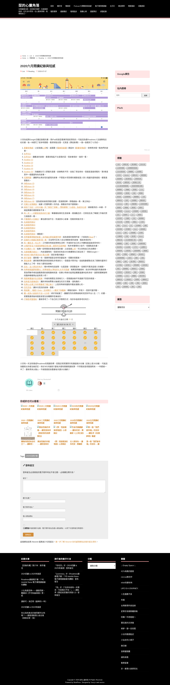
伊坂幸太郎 (138, 178)
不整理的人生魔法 (31, 219)
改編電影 (130, 171)
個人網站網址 (28, 516)
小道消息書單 (143, 204)
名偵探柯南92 (29, 222)
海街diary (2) (29, 184)
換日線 (124, 646)
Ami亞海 (128, 247)
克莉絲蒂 (119, 211)
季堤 (138, 283)
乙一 (133, 214)
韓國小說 (119, 240)
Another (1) (28, 160)
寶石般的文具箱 (127, 623)
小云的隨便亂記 (127, 634)
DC (131, 225)
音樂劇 (142, 268)
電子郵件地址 (28, 507)
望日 (133, 286)
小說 (118, 164)
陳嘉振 (145, 250)
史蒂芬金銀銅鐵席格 (129, 611)
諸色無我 (124, 657)
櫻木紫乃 (141, 254)
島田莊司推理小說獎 (137, 186)
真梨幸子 (134, 268)
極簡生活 (119, 279)
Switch (119, 232)
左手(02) (27, 157)
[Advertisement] (85, 35)
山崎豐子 (143, 247)
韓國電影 (119, 243)
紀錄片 (141, 207)
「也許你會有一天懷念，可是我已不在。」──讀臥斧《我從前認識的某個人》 (66, 590)
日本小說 (142, 164)
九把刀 (129, 258)
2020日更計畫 (32, 456)
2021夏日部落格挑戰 (122, 186)
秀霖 (118, 225)
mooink (128, 211)
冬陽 (123, 600)
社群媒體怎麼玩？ (31, 252)
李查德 (137, 279)
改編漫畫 (134, 204)
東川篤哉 (133, 261)
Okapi (91, 237)
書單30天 (135, 175)
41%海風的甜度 (127, 571)
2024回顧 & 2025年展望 (31, 574)
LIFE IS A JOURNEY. (129, 588)
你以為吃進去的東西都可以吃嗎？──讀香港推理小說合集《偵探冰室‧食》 (33, 615)
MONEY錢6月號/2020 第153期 (36, 255)
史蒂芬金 (144, 211)
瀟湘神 (119, 283)
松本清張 (119, 229)
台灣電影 (134, 200)
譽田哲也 (141, 261)
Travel (125, 225)
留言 (25, 478)
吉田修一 (125, 214)
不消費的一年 (29, 249)
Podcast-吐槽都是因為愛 (83, 6)
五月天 (112, 6)
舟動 (132, 283)
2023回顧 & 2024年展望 (31, 607)
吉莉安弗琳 (137, 250)
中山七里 (119, 222)
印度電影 (119, 276)
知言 (118, 286)
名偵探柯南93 (29, 225)
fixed (135, 229)
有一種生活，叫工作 (32, 243)
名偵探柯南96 (29, 234)
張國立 (134, 222)
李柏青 (139, 214)
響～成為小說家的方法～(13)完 (36, 293)
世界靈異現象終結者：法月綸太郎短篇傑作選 (42, 237)
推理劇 (141, 193)
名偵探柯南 (127, 196)
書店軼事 (121, 6)
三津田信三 (128, 279)
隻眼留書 (124, 663)
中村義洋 (128, 229)
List (23, 71)
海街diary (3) (29, 187)
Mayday (127, 175)
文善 (144, 196)
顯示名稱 (26, 498)
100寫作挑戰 (120, 168)
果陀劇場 (136, 265)
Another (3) (28, 166)
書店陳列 (119, 178)
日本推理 (138, 225)
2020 (127, 276)
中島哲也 (119, 272)
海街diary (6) (29, 195)
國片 (127, 204)
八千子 (135, 247)
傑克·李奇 (142, 276)
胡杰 (126, 232)
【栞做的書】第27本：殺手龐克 (33, 566)
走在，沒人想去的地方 (33, 267)
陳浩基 (127, 193)
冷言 (134, 218)
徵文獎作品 (128, 178)
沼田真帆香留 (120, 258)
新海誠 (142, 272)
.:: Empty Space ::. (128, 565)
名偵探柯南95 (29, 231)
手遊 (127, 236)
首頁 (52, 6)
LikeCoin (119, 204)
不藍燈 (127, 218)
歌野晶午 (133, 254)
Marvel (141, 236)
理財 (136, 258)
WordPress (77, 682)
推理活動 (143, 175)
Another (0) (28, 172)
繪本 (126, 261)
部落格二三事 (136, 182)
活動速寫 (141, 6)
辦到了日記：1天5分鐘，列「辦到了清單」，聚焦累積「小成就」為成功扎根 (55, 207)
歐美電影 (125, 268)
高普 (140, 240)
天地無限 (135, 211)
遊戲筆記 (93, 11)
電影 (135, 272)
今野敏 (125, 254)
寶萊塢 (144, 283)
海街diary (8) (29, 201)
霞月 (127, 243)
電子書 (119, 182)
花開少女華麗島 (30, 204)
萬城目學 (119, 250)
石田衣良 (145, 265)
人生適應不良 (126, 594)
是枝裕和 (143, 229)
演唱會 (126, 207)
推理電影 (119, 189)
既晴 (118, 254)
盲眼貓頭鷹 (125, 651)
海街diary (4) (29, 189)
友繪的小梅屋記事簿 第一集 (35, 240)
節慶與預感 (28, 148)
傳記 (118, 268)
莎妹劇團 (133, 232)
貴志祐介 (128, 272)
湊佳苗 (133, 207)
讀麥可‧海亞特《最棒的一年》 (34, 601)
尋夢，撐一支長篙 (128, 629)
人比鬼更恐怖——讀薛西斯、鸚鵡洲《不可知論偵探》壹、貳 (33, 593)
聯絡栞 (67, 6)
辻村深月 (119, 218)
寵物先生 (119, 200)
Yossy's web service (97, 682)
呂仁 (118, 214)
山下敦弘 (119, 265)
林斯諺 (127, 222)
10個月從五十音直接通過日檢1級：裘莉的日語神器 (45, 246)
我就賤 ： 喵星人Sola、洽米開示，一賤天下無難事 (45, 290)
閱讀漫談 (131, 6)
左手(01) (27, 154)
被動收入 (145, 279)
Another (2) (28, 163)
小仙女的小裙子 (127, 640)
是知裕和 (125, 286)
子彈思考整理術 (30, 299)
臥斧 (127, 200)
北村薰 (141, 232)
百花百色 (27, 287)
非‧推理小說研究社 (129, 669)
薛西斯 (119, 207)
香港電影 (141, 218)
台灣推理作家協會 (132, 168)
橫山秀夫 (119, 247)
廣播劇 (134, 276)
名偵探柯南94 (29, 228)
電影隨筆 (53, 11)
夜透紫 (133, 243)
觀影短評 (142, 200)
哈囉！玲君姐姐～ (128, 617)
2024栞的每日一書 (130, 240)
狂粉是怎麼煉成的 (31, 282)
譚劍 (126, 283)
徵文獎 (133, 236)
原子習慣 (27, 258)
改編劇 (127, 189)
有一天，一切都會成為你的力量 (37, 213)
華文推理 (134, 164)
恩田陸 (134, 189)
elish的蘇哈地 (126, 583)
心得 (44, 148)
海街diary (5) (29, 192)
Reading (31, 71)
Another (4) (28, 169)
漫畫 (145, 225)
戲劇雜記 (63, 11)
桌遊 (142, 258)
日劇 (134, 193)
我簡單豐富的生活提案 (33, 279)
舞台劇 (119, 196)
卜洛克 (142, 222)
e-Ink (141, 189)
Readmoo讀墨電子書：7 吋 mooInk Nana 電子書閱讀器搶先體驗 (33, 582)
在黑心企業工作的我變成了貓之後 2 (38, 284)
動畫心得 (83, 11)
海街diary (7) (29, 198)
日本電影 (139, 171)
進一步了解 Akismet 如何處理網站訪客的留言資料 (76, 542)
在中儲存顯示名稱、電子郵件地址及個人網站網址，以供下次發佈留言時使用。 (53, 528)
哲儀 (139, 286)
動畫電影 (136, 196)
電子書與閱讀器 (100, 6)
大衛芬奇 (128, 250)
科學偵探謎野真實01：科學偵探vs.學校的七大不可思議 (46, 270)
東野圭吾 (127, 182)
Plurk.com (147, 150)
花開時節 (27, 178)
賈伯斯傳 (27, 261)
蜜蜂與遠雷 (61, 148)
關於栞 (59, 6)
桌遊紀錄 (103, 11)
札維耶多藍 (142, 243)
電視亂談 (73, 11)
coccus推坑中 (126, 577)
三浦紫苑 (119, 236)
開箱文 (119, 261)
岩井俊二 (128, 265)
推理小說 (125, 164)
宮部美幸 (119, 193)
